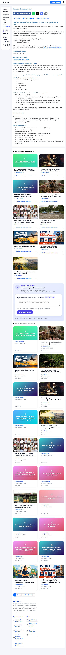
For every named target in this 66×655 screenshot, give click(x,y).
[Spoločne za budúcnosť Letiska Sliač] (25, 242)
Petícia (18, 18)
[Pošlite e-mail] (41, 13)
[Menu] (63, 2)
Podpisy (28, 18)
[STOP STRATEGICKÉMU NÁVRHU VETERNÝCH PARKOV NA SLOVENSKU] (25, 166)
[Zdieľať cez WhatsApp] (33, 13)
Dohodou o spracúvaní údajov (52, 48)
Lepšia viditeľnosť (43, 18)
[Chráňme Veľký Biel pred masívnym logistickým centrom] (25, 268)
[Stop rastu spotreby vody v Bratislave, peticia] (51, 217)
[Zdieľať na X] (37, 13)
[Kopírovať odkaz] (45, 13)
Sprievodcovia (18, 617)
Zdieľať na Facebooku (23, 14)
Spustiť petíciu (56, 2)
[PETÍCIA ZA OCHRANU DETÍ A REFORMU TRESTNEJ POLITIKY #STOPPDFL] (25, 191)
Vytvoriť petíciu (26, 312)
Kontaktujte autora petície (21, 60)
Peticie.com (5, 2)
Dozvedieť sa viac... (10, 26)
